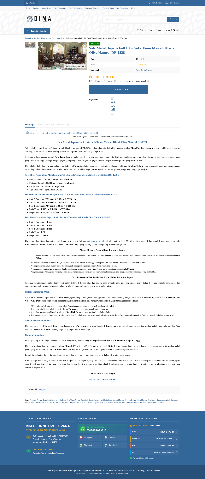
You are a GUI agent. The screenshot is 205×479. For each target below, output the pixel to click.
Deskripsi (30, 124)
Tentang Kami (108, 8)
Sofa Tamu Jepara (37, 403)
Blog (133, 8)
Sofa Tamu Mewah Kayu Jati (110, 403)
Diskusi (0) (63, 124)
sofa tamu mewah (94, 241)
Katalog (35, 8)
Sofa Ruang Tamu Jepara (157, 400)
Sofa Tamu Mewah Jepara (89, 403)
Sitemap (126, 473)
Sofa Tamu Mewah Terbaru (132, 403)
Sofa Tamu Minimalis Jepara (153, 403)
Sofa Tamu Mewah (144, 70)
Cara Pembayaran (76, 8)
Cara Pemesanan (60, 8)
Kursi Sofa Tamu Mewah (90, 400)
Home (28, 8)
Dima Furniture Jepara (114, 250)
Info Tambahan (46, 124)
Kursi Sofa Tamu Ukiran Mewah (112, 400)
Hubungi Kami (120, 89)
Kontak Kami (46, 8)
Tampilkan (43, 390)
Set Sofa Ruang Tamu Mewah (136, 400)
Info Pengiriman (122, 8)
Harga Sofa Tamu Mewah (52, 400)
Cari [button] (174, 19)
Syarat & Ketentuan (92, 8)
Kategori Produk (39, 31)
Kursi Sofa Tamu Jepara (71, 400)
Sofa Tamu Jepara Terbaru (54, 403)
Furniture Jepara (36, 400)
